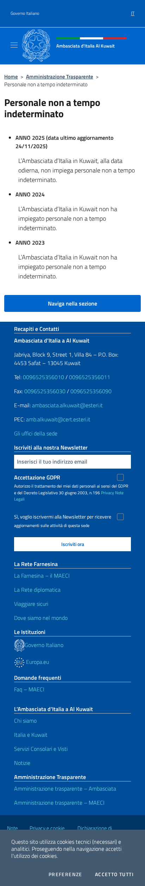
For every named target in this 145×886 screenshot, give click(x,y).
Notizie (22, 763)
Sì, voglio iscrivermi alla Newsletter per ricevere (62, 517)
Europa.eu (37, 662)
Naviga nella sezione (72, 303)
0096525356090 (91, 391)
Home (11, 77)
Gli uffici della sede (35, 433)
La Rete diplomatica (37, 589)
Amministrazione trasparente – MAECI (59, 802)
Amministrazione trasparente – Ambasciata (65, 788)
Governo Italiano (25, 13)
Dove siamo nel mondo (41, 618)
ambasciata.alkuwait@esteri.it (67, 405)
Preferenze (65, 874)
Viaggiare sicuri (31, 603)
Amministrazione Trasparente (59, 77)
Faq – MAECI (29, 689)
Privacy (107, 492)
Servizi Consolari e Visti (41, 748)
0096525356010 (43, 377)
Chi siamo (25, 720)
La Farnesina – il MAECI (42, 575)
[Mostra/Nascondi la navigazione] (14, 45)
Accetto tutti (114, 874)
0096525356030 (44, 391)
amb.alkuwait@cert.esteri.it (58, 419)
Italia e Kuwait (31, 734)
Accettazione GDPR (37, 477)
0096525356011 (89, 377)
